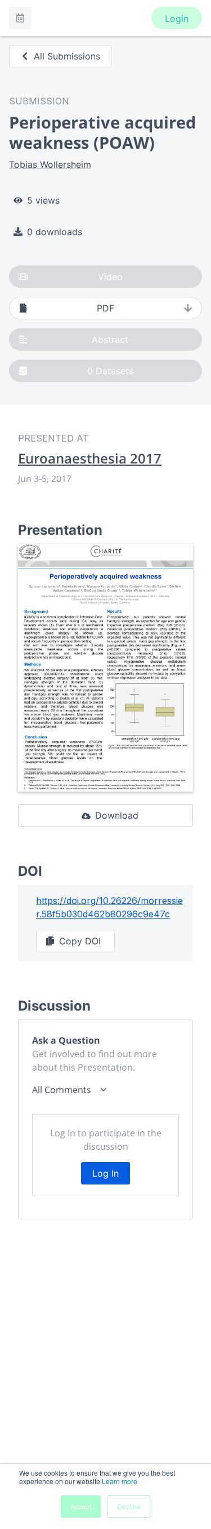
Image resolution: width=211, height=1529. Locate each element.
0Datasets (110, 370)
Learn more (119, 1481)
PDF (105, 308)
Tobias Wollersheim (50, 164)
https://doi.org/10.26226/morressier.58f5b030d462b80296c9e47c (109, 907)
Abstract (110, 339)
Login (176, 18)
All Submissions (67, 56)
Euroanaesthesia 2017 (89, 458)
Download (116, 815)
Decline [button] (129, 1506)
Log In (105, 1173)
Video (110, 276)
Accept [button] (80, 1506)
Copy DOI (80, 941)
